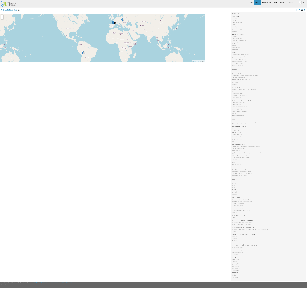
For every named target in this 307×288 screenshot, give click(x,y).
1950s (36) (234, 191)
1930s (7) (234, 187)
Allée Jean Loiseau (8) (236, 164)
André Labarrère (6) (236, 128)
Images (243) (235, 18)
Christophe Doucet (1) (237, 139)
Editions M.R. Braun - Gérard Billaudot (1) (241, 79)
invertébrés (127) (235, 238)
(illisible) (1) (234, 36)
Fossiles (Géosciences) (236, 97)
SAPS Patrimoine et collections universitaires (49, 282)
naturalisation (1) (235, 254)
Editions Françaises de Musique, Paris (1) (240, 77)
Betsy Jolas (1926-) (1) (236, 57)
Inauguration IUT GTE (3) (237, 208)
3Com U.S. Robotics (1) (237, 38)
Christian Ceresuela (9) (237, 134)
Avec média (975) (236, 277)
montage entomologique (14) (238, 252)
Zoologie (234, 113)
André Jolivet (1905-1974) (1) (238, 56)
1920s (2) (234, 185)
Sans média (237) (235, 278)
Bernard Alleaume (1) (236, 132)
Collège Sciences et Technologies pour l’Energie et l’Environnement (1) (246, 152)
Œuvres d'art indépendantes (238, 115)
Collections (282, 2)
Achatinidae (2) (235, 259)
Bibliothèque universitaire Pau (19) (239, 175)
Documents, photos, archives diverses (240, 95)
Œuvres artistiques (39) (237, 29)
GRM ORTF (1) (235, 82)
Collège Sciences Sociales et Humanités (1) (241, 153)
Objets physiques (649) (237, 22)
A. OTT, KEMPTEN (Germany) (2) (239, 40)
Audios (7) (234, 26)
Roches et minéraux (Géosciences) (239, 111)
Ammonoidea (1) (235, 266)
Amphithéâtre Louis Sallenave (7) (239, 169)
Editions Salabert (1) (236, 81)
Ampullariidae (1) (235, 270)
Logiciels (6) (234, 24)
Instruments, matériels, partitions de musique (241, 98)
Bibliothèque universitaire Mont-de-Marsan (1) (242, 173)
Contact (62, 282)
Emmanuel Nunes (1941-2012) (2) (239, 61)
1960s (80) (234, 192)
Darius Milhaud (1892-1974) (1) (239, 59)
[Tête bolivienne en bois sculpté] (83, 52)
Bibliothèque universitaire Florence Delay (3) (241, 171)
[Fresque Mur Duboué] (113, 22)
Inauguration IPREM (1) (237, 206)
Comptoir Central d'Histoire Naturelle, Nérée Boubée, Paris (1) (245, 75)
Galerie (275, 2)
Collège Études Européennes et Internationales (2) (242, 155)
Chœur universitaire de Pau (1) (238, 148)
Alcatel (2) (234, 45)
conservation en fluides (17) (238, 247)
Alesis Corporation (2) (236, 47)
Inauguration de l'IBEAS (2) (237, 205)
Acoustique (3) (235, 261)
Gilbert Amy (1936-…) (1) (237, 65)
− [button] (2, 18)
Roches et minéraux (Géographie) (239, 109)
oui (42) (233, 217)
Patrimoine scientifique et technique (239, 106)
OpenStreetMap (196, 61)
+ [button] (2, 16)
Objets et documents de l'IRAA (238, 102)
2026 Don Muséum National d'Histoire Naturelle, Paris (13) (244, 122)
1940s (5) (234, 189)
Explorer (257, 2)
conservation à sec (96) (237, 248)
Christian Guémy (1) (236, 136)
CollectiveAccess (8, 284)
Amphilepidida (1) (236, 268)
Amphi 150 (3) (235, 166)
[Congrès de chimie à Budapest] (122, 20)
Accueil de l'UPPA (34, 282)
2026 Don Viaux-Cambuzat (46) (239, 123)
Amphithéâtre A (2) (236, 167)
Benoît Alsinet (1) (235, 130)
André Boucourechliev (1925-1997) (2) (240, 54)
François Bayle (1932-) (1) (237, 63)
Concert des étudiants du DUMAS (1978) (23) (241, 199)
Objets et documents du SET (238, 104)
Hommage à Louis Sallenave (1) (238, 203)
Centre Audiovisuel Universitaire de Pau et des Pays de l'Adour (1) (246, 146)
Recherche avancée (266, 2)
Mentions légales (69, 282)
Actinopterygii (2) (235, 263)
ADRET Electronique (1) (237, 43)
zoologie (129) (235, 242)
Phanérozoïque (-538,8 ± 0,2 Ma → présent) (241, 224)
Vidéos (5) (234, 20)
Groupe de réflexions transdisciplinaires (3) (241, 157)
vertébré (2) (234, 240)
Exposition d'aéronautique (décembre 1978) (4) (242, 201)
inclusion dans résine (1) (237, 250)
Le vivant (234, 231)
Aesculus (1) (234, 264)
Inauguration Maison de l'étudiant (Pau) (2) (241, 210)
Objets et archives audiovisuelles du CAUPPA (241, 100)
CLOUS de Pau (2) (236, 150)
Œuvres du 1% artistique (237, 117)
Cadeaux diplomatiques (237, 91)
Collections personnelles (237, 93)
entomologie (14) (235, 236)
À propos (251, 2)
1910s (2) (234, 183)
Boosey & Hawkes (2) (236, 73)
